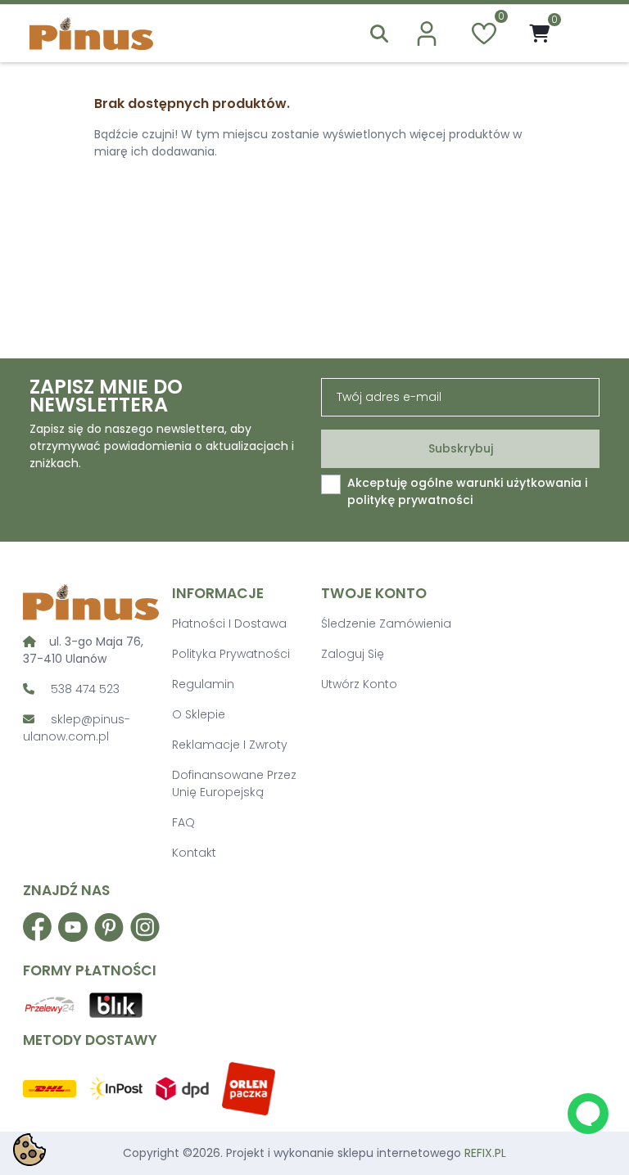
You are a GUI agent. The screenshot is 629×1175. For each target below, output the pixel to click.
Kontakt (194, 852)
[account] (427, 33)
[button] (379, 33)
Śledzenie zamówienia (386, 623)
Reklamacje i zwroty (229, 744)
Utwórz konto (359, 684)
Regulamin (203, 684)
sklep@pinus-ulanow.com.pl (76, 728)
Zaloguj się (352, 654)
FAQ (183, 822)
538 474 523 (85, 689)
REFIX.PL (485, 1153)
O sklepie (198, 714)
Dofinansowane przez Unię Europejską (234, 783)
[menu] (583, 33)
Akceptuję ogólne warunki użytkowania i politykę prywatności (467, 491)
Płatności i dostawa (229, 623)
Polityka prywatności (231, 654)
